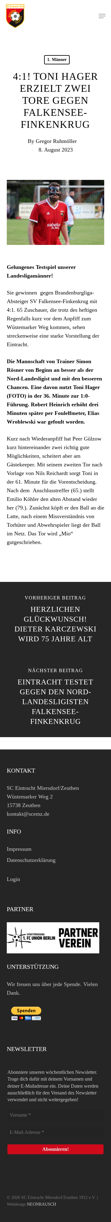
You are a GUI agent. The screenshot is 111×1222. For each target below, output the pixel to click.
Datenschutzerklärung (31, 860)
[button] (102, 16)
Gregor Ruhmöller (56, 141)
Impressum (19, 849)
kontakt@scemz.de (28, 814)
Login (13, 879)
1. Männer (57, 59)
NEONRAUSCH (41, 1204)
